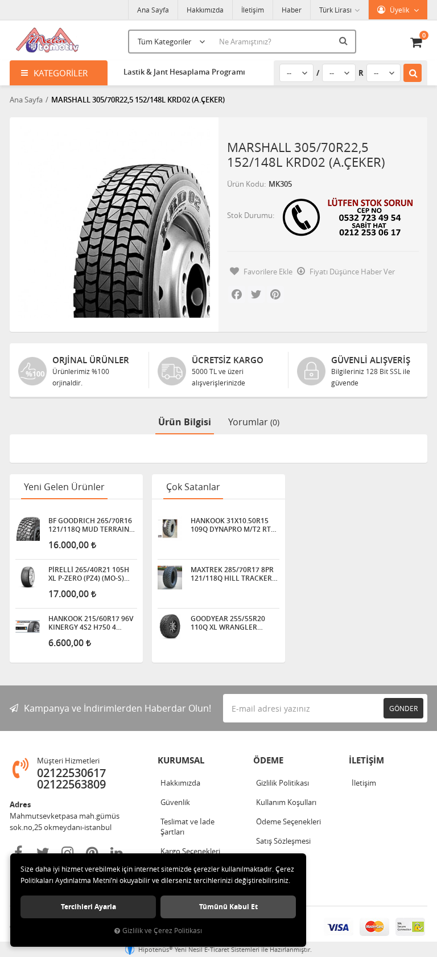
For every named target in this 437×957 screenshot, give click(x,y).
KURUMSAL (181, 760)
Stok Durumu (250, 215)
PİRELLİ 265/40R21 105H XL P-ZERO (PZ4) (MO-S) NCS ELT (88, 573)
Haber (292, 9)
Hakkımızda (205, 9)
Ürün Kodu (245, 184)
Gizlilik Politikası (282, 783)
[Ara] (344, 40)
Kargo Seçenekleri (190, 851)
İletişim (252, 9)
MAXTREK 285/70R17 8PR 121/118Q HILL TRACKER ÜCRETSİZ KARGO (232, 573)
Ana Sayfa (153, 9)
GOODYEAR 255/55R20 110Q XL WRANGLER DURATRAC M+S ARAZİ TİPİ (235, 622)
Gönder (403, 708)
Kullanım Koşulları (286, 802)
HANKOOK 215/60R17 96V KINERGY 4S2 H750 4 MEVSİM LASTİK (90, 622)
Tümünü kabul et (228, 906)
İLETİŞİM (366, 760)
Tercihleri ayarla (88, 906)
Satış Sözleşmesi (283, 841)
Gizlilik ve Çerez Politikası (162, 930)
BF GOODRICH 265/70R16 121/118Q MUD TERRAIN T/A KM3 (90, 524)
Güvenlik (175, 802)
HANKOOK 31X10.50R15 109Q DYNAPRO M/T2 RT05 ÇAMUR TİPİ (235, 524)
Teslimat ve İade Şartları (187, 826)
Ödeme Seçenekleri (288, 821)
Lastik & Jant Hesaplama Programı (184, 72)
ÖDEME (268, 760)
